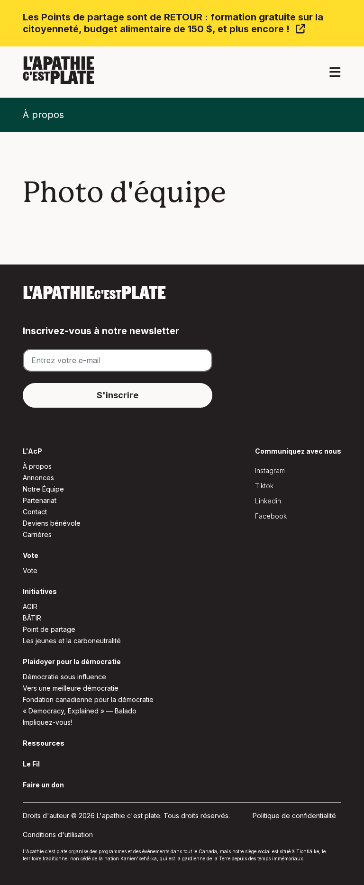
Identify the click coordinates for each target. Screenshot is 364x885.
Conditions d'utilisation (58, 834)
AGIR (30, 606)
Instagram (270, 470)
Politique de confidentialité (294, 816)
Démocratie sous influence (64, 677)
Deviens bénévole (52, 523)
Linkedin (268, 501)
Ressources (43, 743)
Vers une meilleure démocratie (70, 688)
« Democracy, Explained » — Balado (79, 711)
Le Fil (31, 764)
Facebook (271, 516)
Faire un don (43, 785)
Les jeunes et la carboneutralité (72, 641)
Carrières (37, 534)
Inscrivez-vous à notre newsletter (101, 331)
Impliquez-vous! (47, 722)
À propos (43, 114)
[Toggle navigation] (334, 72)
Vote (30, 570)
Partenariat (39, 500)
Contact (35, 512)
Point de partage (49, 629)
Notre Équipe (43, 489)
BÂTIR (32, 618)
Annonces (38, 478)
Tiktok (264, 486)
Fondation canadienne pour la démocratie (88, 699)
